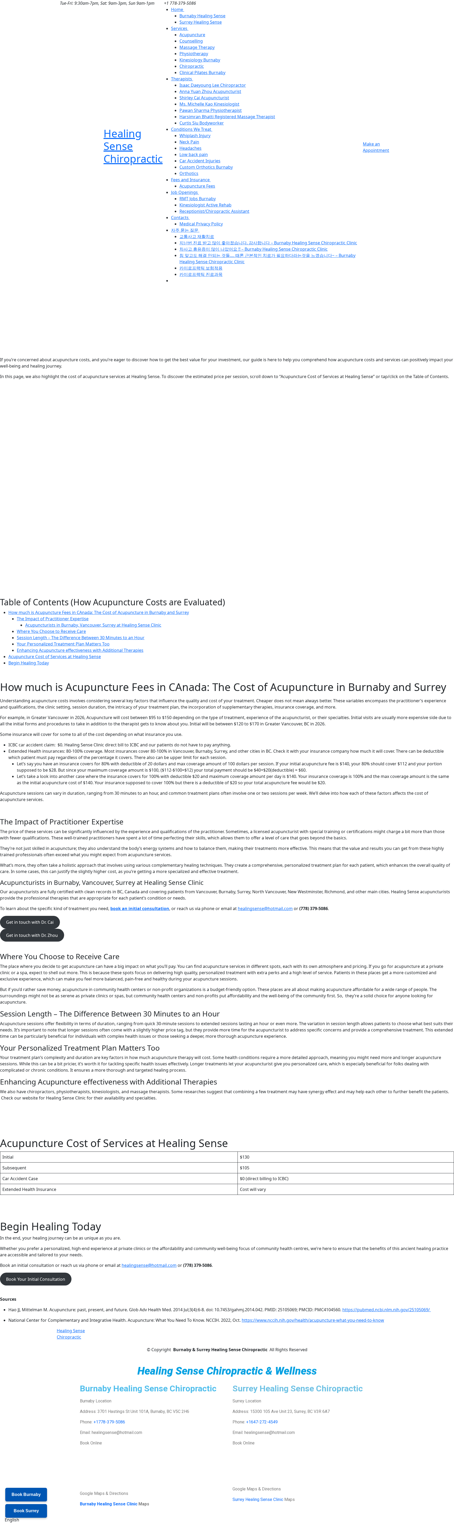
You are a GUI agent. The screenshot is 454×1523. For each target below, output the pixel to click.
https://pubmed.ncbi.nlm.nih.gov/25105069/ (386, 1310)
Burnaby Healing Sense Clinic (108, 1503)
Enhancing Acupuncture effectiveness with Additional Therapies (80, 650)
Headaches (190, 148)
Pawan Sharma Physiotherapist (210, 110)
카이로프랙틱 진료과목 (201, 274)
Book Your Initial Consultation (35, 1279)
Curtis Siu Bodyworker (201, 123)
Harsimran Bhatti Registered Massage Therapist (227, 117)
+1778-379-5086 (109, 1421)
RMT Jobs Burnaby (197, 199)
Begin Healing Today (28, 663)
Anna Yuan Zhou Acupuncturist (210, 91)
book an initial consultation (139, 908)
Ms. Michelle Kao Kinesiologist (209, 104)
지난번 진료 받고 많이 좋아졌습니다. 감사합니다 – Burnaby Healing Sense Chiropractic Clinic (268, 243)
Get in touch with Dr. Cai (30, 922)
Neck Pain (189, 142)
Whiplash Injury (194, 135)
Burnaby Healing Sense (202, 16)
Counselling (191, 41)
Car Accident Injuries (199, 161)
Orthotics (188, 173)
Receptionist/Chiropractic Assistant (214, 211)
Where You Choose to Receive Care (51, 631)
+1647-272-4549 (262, 1421)
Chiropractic (191, 66)
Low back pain (193, 154)
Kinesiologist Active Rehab (205, 205)
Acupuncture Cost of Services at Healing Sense (54, 656)
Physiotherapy (193, 53)
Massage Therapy (197, 47)
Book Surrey (26, 1511)
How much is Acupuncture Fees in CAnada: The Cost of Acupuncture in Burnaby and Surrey (98, 612)
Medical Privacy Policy (201, 224)
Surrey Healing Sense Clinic (258, 1499)
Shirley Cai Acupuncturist (204, 98)
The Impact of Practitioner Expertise (53, 619)
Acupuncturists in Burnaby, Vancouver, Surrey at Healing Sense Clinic (93, 625)
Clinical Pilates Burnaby (202, 72)
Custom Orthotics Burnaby (206, 167)
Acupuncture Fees (197, 186)
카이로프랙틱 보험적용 (201, 268)
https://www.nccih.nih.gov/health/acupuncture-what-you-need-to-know (313, 1320)
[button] (227, 1520)
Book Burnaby (26, 1494)
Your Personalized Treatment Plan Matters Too (63, 644)
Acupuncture (192, 35)
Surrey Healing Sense (200, 22)
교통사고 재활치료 (196, 236)
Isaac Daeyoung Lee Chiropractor (212, 85)
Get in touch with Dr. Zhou (32, 935)
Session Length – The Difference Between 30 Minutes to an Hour (81, 638)
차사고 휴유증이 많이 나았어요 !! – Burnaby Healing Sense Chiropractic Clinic (253, 249)
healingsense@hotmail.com (265, 908)
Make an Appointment (376, 147)
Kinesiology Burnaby (199, 60)
